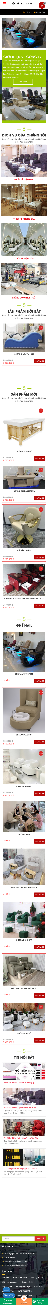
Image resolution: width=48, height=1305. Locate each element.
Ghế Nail (5, 1277)
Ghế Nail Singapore (24, 674)
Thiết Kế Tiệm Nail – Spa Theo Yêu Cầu (21, 1138)
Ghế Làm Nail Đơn (24, 735)
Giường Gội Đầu (37, 1277)
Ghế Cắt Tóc (39, 1286)
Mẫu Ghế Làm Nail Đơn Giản (24, 888)
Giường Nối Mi (27, 1282)
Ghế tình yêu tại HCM (24, 354)
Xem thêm (23, 82)
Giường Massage (23, 1286)
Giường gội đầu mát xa (24, 491)
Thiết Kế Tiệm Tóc (24, 258)
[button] (5, 33)
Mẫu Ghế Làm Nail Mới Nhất (24, 988)
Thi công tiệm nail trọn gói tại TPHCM (20, 1169)
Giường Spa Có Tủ (24, 451)
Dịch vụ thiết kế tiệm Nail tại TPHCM (20, 1108)
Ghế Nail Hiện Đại (24, 786)
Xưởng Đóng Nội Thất (24, 297)
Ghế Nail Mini (24, 834)
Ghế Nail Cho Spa (24, 940)
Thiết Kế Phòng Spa (24, 219)
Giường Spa (7, 1286)
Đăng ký (29, 12)
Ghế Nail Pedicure (20, 1277)
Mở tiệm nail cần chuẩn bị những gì (19, 1083)
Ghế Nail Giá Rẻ (24, 1033)
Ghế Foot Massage (9, 1282)
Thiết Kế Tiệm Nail (24, 179)
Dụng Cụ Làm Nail (25, 1291)
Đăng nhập (40, 12)
